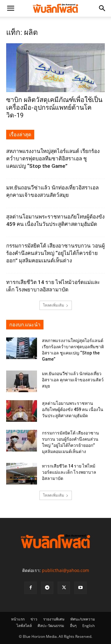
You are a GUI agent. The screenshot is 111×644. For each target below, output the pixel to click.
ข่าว (34, 619)
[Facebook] (30, 588)
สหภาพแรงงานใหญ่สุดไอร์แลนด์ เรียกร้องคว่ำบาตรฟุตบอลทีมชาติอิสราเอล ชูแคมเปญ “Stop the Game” (53, 158)
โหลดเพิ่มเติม (53, 305)
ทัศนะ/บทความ (82, 619)
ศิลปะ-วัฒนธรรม (51, 625)
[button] (10, 8)
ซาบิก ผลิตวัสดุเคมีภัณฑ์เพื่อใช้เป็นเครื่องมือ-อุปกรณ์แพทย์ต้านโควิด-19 (54, 107)
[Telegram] (47, 588)
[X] (64, 588)
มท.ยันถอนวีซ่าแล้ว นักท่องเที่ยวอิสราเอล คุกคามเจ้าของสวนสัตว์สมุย (73, 379)
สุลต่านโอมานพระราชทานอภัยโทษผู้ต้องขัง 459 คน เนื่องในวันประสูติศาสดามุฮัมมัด (72, 409)
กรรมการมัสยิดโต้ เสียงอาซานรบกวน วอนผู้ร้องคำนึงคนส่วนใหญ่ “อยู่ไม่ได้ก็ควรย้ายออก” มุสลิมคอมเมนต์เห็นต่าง (55, 253)
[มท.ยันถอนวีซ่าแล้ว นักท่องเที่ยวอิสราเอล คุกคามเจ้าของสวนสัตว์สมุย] (21, 381)
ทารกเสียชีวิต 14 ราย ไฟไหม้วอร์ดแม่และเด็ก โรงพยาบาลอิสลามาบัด (69, 472)
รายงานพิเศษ (53, 619)
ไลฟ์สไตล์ (24, 625)
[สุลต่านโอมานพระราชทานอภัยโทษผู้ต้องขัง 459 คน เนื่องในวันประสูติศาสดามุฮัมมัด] (21, 411)
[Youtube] (80, 588)
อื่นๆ (73, 625)
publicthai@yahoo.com (65, 570)
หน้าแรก (18, 619)
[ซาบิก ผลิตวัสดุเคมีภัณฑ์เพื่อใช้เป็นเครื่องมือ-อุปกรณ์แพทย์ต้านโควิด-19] (55, 67)
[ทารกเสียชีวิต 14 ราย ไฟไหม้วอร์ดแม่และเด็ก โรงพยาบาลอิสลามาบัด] (21, 474)
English (88, 625)
